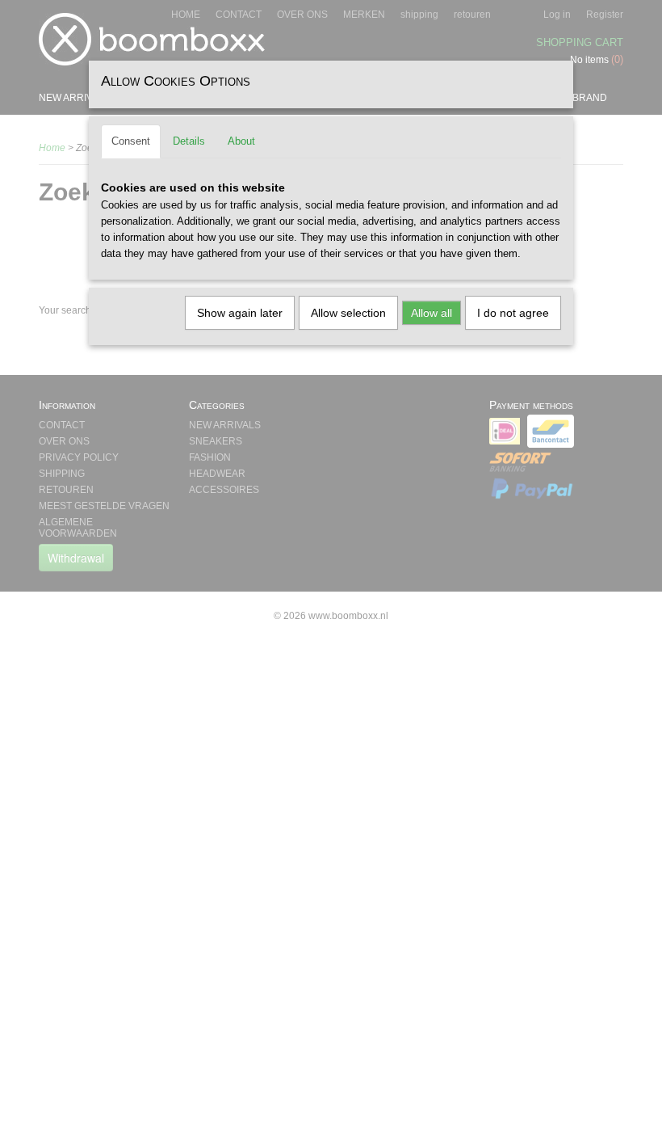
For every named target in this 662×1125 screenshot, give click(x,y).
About (241, 141)
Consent (130, 141)
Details (189, 141)
